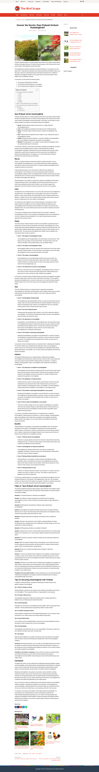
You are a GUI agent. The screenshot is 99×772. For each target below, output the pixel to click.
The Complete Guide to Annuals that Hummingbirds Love (36, 748)
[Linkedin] (83, 1)
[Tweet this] (18, 707)
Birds (20, 753)
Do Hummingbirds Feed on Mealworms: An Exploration (36, 725)
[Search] (82, 15)
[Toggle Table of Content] (36, 90)
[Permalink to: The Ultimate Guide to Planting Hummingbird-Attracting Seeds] (22, 738)
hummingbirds (39, 753)
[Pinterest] (81, 1)
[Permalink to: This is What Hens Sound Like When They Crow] (53, 736)
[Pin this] (21, 707)
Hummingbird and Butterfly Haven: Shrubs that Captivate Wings (21, 727)
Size (20, 98)
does (30, 753)
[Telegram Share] (23, 707)
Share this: (21, 108)
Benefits (20, 101)
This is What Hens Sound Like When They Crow (53, 742)
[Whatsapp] (26, 707)
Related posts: (22, 110)
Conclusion (19, 107)
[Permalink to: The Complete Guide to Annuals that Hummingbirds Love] (37, 738)
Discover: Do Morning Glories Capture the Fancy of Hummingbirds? (53, 726)
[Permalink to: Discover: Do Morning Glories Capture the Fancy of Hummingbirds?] (53, 718)
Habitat (20, 100)
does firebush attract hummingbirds (25, 92)
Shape (20, 97)
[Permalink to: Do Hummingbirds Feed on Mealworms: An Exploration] (37, 718)
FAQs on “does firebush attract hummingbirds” (27, 103)
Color (20, 95)
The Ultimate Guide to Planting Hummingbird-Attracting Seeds (22, 747)
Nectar (20, 93)
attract (27, 753)
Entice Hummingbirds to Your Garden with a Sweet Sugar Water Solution (49, 758)
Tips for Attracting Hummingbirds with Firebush (27, 105)
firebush (33, 753)
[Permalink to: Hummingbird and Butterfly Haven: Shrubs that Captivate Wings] (22, 719)
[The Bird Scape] (27, 8)
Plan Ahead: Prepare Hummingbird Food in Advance (26, 757)
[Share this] (16, 707)
